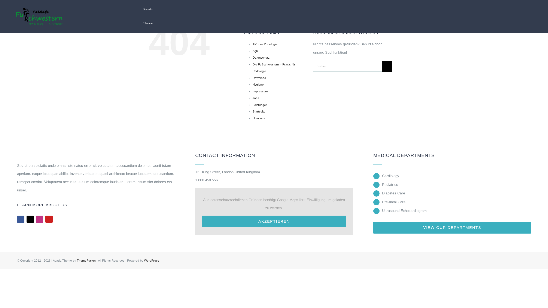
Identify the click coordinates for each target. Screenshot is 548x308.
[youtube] (49, 219)
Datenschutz (261, 57)
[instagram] (39, 219)
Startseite (259, 111)
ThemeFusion (86, 260)
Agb (255, 51)
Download (259, 78)
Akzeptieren (274, 221)
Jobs (256, 98)
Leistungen (260, 105)
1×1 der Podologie (265, 44)
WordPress (151, 260)
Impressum (260, 91)
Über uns (259, 118)
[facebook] (20, 219)
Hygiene (258, 84)
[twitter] (30, 219)
